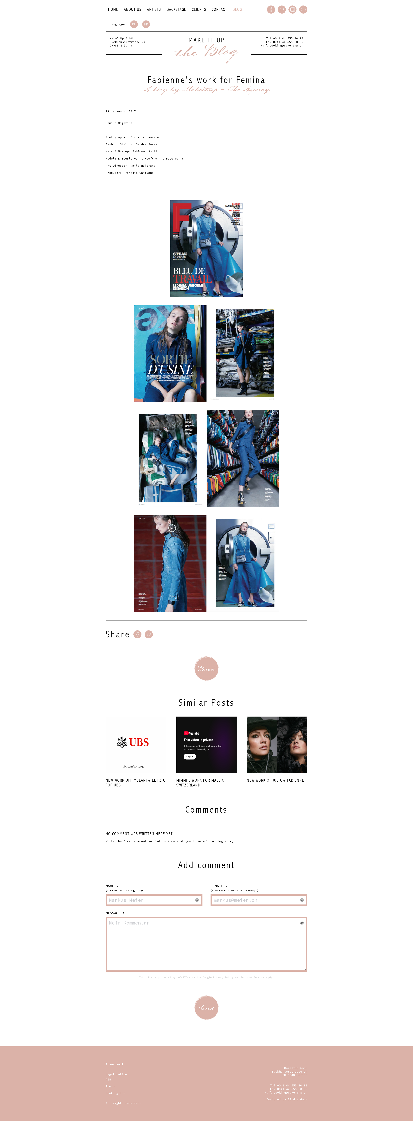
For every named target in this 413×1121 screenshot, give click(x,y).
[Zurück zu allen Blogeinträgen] (206, 668)
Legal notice (116, 1074)
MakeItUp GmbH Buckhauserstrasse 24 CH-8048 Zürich (127, 41)
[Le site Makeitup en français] (146, 24)
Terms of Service (252, 977)
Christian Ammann (145, 137)
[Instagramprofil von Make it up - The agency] (292, 9)
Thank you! (114, 1064)
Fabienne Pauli (144, 151)
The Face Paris (171, 158)
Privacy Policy (223, 977)
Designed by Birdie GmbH (287, 1099)
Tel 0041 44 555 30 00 (284, 38)
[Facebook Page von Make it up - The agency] (271, 9)
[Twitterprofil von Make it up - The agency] (282, 9)
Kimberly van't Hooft (136, 158)
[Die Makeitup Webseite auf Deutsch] (134, 24)
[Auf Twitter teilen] (149, 634)
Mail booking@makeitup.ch (282, 45)
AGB (108, 1079)
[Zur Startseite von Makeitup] (206, 51)
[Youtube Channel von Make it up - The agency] (303, 9)
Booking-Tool (116, 1093)
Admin (110, 1086)
